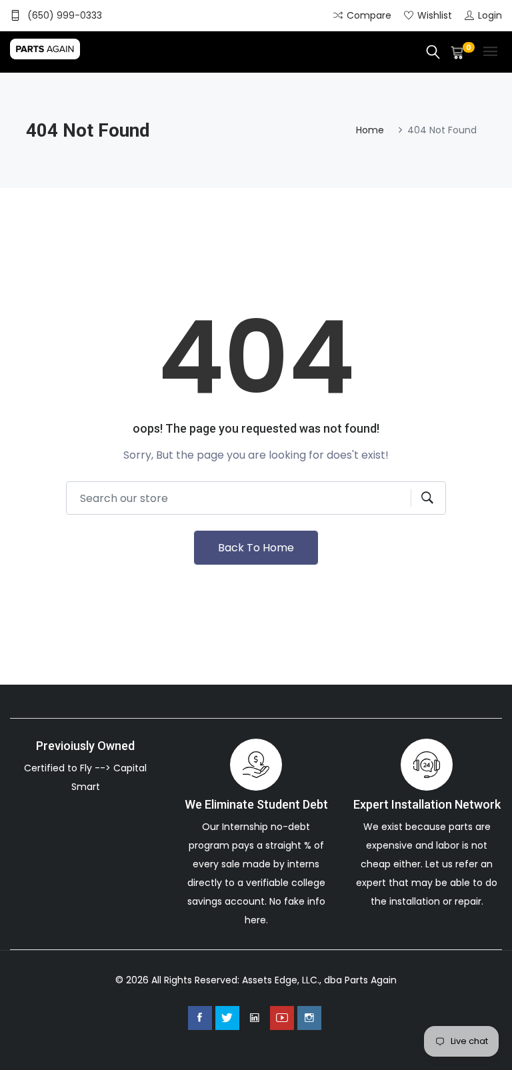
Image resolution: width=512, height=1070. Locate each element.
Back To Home (256, 547)
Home (370, 130)
